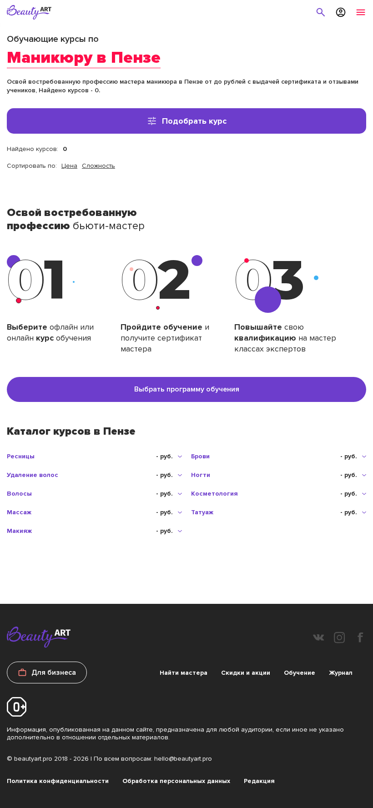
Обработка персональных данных (176, 781)
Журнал (341, 673)
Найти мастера (183, 673)
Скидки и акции (245, 673)
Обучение (299, 673)
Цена (69, 166)
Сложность (98, 166)
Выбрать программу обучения (186, 389)
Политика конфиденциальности (58, 781)
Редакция (259, 781)
